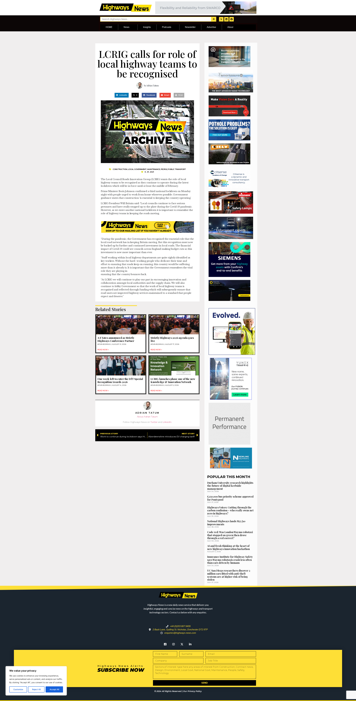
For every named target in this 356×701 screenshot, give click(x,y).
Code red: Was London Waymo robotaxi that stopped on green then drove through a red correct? (230, 535)
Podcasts (166, 27)
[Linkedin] (226, 19)
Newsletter (190, 27)
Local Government (137, 169)
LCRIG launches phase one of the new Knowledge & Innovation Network (173, 380)
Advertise (211, 27)
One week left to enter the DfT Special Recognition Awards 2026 (120, 380)
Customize (18, 689)
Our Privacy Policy (192, 691)
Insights (147, 27)
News (126, 27)
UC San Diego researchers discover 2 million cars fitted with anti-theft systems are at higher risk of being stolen (228, 575)
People (164, 169)
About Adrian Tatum (147, 416)
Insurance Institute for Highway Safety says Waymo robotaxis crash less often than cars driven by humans (230, 559)
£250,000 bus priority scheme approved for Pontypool (230, 498)
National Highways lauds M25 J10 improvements (226, 523)
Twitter (154, 422)
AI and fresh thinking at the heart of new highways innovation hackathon (228, 547)
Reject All (36, 689)
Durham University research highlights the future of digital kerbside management (230, 485)
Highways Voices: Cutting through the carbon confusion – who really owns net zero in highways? (230, 510)
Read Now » (103, 350)
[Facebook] (231, 19)
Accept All (54, 689)
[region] (36, 680)
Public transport (177, 169)
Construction (120, 169)
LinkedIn (167, 422)
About (230, 27)
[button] (122, 95)
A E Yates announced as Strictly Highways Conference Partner (115, 339)
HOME (109, 27)
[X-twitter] (221, 19)
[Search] (213, 19)
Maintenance (153, 169)
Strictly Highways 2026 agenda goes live (172, 339)
